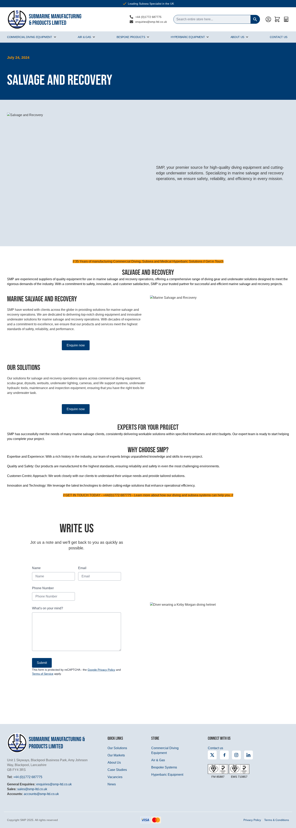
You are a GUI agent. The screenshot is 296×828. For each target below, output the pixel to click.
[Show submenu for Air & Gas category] (94, 37)
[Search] (255, 19)
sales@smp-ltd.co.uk (32, 789)
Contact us (215, 748)
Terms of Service (42, 673)
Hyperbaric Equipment (188, 37)
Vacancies (115, 777)
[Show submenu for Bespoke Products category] (148, 37)
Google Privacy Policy (101, 669)
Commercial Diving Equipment (29, 37)
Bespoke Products (131, 37)
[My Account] (268, 19)
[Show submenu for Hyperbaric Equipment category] (208, 37)
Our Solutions (117, 748)
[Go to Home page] (44, 19)
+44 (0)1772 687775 (148, 17)
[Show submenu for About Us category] (247, 37)
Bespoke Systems (164, 767)
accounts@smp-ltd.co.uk (41, 794)
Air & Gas (84, 37)
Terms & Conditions (276, 820)
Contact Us (278, 37)
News (112, 784)
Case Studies (117, 769)
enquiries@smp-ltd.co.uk (151, 21)
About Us (237, 37)
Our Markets (116, 755)
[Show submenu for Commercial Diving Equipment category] (55, 37)
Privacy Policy (252, 820)
